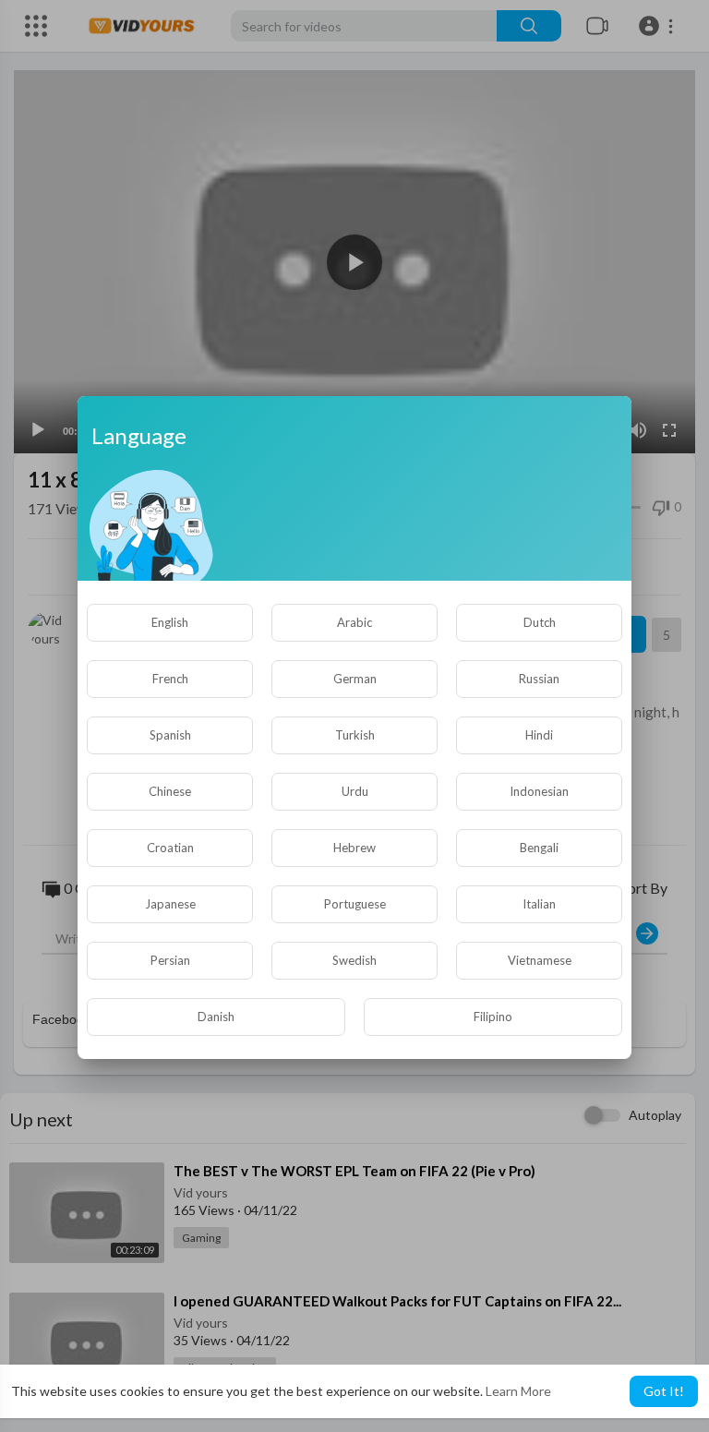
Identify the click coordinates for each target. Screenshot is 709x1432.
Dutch (539, 622)
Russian (539, 678)
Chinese (170, 791)
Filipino (493, 1016)
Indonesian (539, 791)
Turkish (355, 735)
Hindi (539, 735)
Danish (216, 1016)
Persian (170, 960)
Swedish (354, 960)
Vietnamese (539, 960)
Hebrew (354, 847)
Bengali (539, 847)
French (170, 678)
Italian (539, 904)
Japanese (170, 904)
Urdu (355, 791)
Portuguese (355, 904)
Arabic (354, 622)
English (169, 622)
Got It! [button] (663, 1391)
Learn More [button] (518, 1391)
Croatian (170, 847)
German (355, 678)
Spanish (170, 735)
